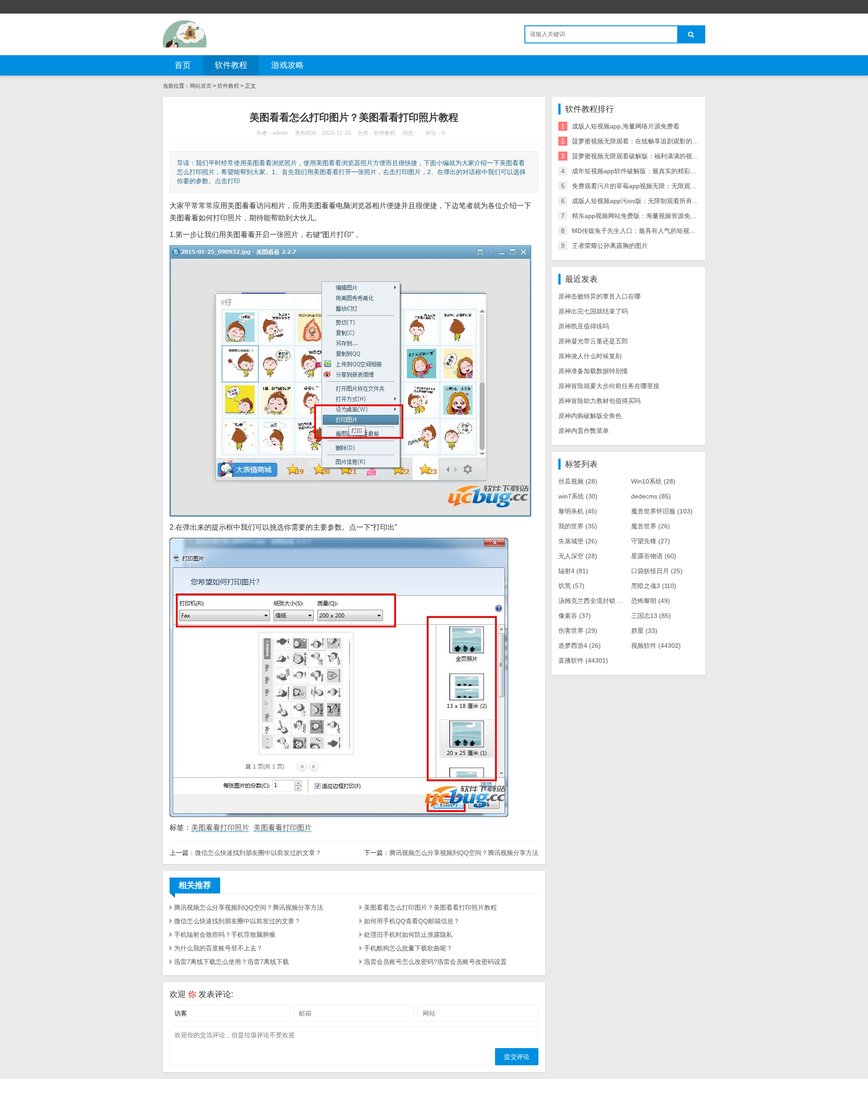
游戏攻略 (287, 65)
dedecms (651, 496)
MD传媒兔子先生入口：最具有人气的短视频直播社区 (646, 230)
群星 (644, 630)
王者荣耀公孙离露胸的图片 (610, 245)
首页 (183, 65)
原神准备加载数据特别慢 (593, 371)
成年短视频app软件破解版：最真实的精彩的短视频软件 (650, 171)
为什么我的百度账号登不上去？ (218, 948)
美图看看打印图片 (282, 827)
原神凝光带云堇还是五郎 (593, 341)
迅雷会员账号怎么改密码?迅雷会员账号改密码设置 (435, 961)
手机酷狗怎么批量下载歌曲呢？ (408, 948)
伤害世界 (577, 630)
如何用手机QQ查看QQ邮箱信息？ (412, 921)
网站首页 (201, 86)
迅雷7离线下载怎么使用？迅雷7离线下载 (231, 961)
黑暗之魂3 (653, 585)
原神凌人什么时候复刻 (590, 356)
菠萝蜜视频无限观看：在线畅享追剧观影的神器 (638, 141)
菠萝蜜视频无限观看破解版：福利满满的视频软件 (641, 156)
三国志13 (651, 615)
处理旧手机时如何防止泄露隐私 (408, 934)
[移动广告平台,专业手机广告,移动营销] (185, 33)
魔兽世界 (650, 526)
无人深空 (577, 556)
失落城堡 (577, 541)
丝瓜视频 (577, 481)
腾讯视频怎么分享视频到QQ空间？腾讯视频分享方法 (463, 852)
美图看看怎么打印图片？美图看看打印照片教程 (430, 907)
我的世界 (577, 526)
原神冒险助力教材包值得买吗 (599, 400)
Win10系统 (653, 481)
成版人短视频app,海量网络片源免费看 (625, 126)
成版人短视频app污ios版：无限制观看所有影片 (638, 200)
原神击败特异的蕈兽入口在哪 (599, 296)
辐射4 (573, 570)
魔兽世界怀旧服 (662, 511)
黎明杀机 (577, 511)
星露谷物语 (653, 556)
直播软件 (583, 660)
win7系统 (578, 496)
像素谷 (574, 615)
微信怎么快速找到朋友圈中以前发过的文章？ (258, 852)
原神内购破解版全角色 (590, 415)
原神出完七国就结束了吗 (593, 311)
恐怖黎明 (650, 600)
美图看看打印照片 (220, 827)
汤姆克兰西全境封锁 (593, 600)
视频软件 (656, 645)
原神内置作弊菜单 (583, 430)
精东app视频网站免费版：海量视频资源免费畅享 (640, 215)
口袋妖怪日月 (657, 570)
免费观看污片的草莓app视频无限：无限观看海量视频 (647, 186)
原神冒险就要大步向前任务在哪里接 (609, 385)
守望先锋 (650, 541)
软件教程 (231, 65)
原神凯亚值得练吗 (583, 326)
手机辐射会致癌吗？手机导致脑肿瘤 (224, 934)
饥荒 (571, 585)
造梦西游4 (579, 645)
